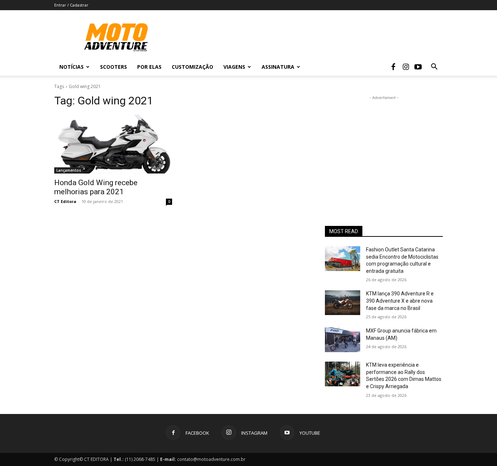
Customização (192, 66)
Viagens (234, 66)
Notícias (71, 66)
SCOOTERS (113, 66)
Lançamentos (68, 170)
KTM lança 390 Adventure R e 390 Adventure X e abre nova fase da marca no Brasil (400, 301)
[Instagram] (405, 67)
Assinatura (278, 66)
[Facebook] (393, 67)
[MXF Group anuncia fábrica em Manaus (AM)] (342, 339)
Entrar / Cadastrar (71, 5)
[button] (434, 67)
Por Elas (149, 66)
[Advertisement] (383, 146)
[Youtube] (418, 67)
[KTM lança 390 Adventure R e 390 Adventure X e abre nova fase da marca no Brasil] (342, 302)
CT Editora (65, 201)
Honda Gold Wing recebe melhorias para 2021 (96, 187)
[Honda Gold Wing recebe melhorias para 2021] (113, 144)
